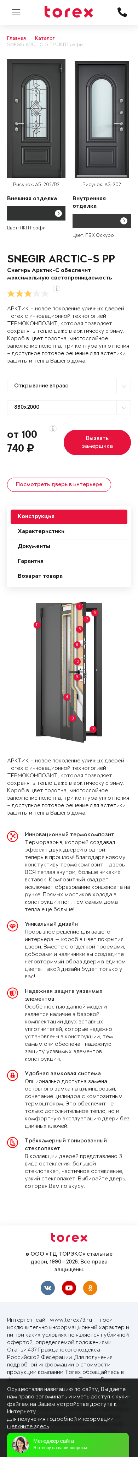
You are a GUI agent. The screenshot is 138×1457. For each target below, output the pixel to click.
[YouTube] (69, 1288)
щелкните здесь (28, 1427)
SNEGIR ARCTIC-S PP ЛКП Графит (46, 45)
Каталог (45, 38)
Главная (16, 38)
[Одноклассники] (90, 1288)
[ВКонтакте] (48, 1288)
